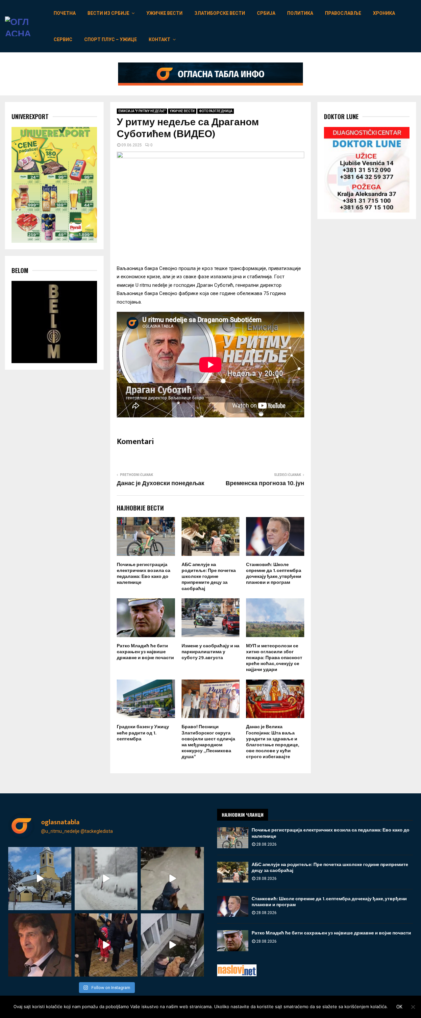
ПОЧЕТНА (65, 13)
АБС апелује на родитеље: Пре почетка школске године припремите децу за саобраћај (209, 576)
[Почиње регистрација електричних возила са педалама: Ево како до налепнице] (232, 837)
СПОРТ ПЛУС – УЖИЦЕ (110, 39)
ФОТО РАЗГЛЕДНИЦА (215, 111)
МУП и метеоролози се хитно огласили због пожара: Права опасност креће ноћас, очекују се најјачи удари (274, 658)
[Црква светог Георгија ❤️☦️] (39, 878)
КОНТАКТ (159, 39)
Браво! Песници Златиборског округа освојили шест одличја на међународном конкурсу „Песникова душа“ (208, 741)
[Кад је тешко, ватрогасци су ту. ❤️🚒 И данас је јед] (172, 945)
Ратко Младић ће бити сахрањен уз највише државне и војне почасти (145, 651)
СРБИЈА (266, 13)
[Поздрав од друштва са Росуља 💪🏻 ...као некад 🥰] (172, 878)
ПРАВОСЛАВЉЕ (343, 13)
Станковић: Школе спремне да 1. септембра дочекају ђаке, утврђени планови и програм (273, 573)
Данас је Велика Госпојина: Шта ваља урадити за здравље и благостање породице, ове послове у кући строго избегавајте (272, 741)
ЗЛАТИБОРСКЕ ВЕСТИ (219, 13)
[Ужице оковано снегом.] (106, 878)
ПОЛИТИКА (300, 13)
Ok (399, 1006)
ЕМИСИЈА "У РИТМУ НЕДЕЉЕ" (141, 111)
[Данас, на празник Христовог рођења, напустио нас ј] (39, 945)
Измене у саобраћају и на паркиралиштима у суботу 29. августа (210, 651)
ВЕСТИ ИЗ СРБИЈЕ (108, 13)
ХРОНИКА (384, 13)
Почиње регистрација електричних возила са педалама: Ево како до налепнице (143, 573)
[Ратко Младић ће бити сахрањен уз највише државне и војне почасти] (232, 940)
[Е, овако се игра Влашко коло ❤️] (106, 945)
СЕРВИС (63, 39)
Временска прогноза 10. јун (265, 483)
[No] (412, 1007)
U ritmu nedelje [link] (151, 285)
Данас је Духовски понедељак (160, 483)
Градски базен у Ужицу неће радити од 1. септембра (143, 732)
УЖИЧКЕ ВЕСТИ (164, 13)
